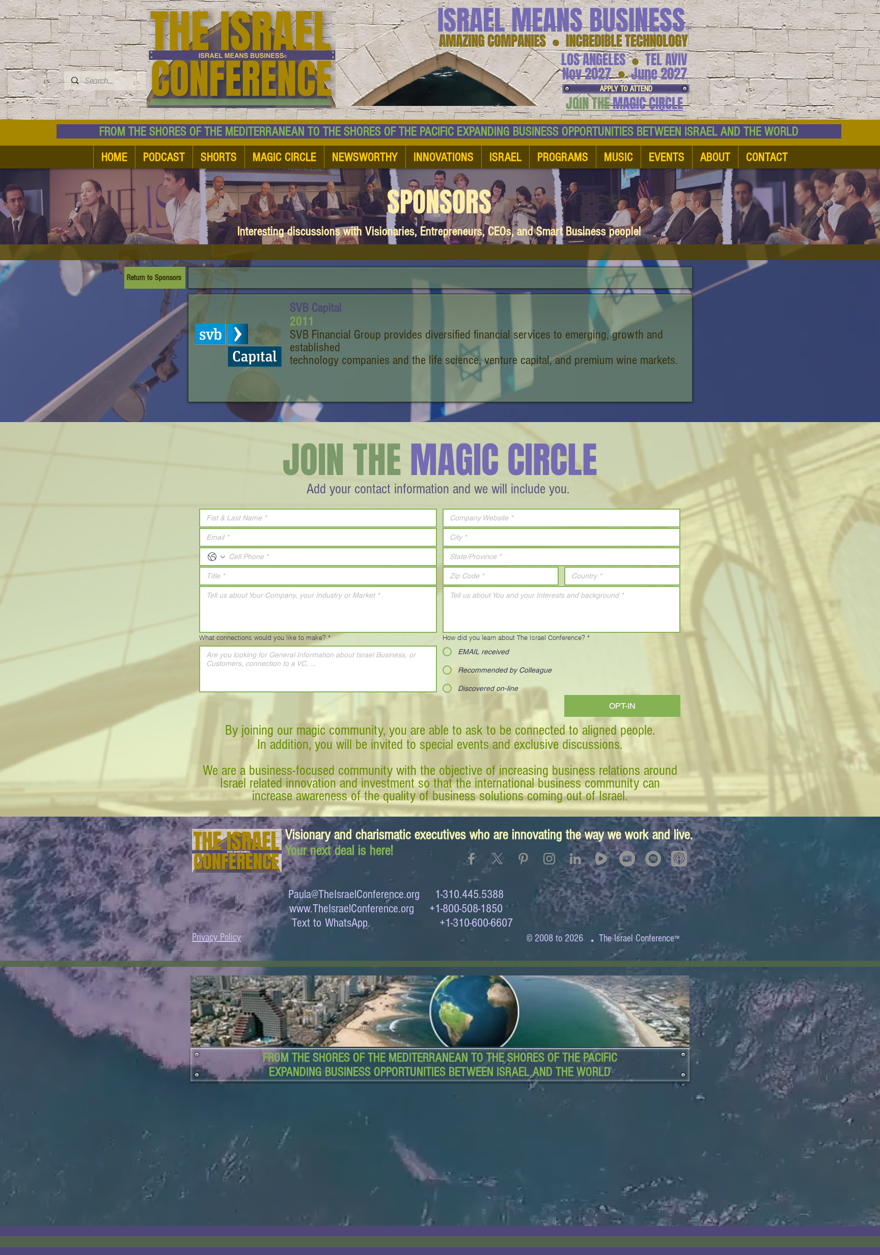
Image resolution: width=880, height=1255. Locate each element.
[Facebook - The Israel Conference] (471, 859)
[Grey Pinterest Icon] (523, 859)
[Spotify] (653, 859)
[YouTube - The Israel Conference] (627, 859)
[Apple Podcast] (679, 859)
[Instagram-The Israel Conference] (549, 859)
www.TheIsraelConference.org (351, 908)
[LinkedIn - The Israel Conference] (575, 859)
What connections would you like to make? (265, 637)
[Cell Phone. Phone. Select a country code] (216, 557)
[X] (497, 859)
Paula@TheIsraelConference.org (354, 894)
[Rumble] (601, 859)
